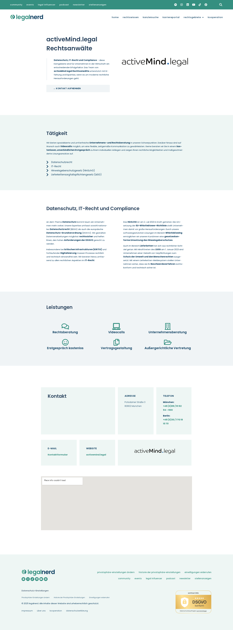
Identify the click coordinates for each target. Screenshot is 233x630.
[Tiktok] (200, 4)
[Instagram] (181, 4)
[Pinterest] (206, 4)
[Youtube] (193, 4)
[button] (220, 4)
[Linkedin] (187, 4)
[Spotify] (175, 4)
